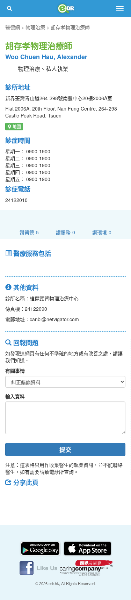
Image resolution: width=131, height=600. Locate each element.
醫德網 (12, 27)
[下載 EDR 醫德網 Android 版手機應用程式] (41, 547)
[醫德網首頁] (65, 8)
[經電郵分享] (68, 498)
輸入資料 (15, 396)
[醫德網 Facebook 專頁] (39, 567)
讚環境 (101, 232)
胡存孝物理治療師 (70, 27)
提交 (65, 449)
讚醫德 (29, 232)
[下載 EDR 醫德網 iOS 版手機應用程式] (87, 547)
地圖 (16, 126)
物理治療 (35, 27)
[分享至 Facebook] (13, 498)
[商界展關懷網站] (86, 567)
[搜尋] (9, 8)
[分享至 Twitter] (31, 498)
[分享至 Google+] (50, 498)
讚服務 (65, 232)
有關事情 (15, 370)
